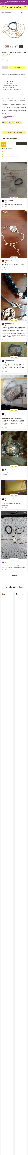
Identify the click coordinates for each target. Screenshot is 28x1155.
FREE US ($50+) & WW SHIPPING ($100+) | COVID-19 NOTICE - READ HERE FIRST (14, 7)
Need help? (5, 117)
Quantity (3, 64)
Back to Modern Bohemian (15, 132)
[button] (8, 55)
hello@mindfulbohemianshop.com (19, 110)
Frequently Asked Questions (8, 116)
